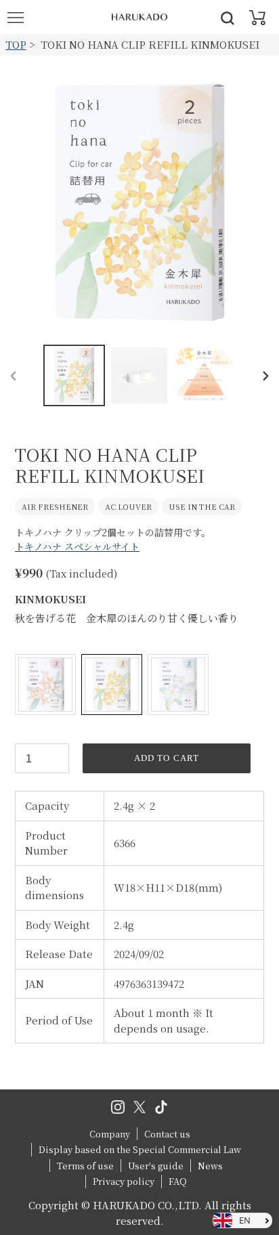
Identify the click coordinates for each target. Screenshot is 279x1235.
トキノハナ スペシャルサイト (77, 546)
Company (109, 1133)
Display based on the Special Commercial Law (140, 1149)
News (210, 1165)
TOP (15, 44)
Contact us (167, 1133)
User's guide (156, 1165)
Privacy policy (123, 1181)
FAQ (178, 1181)
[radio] (45, 684)
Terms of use (85, 1165)
